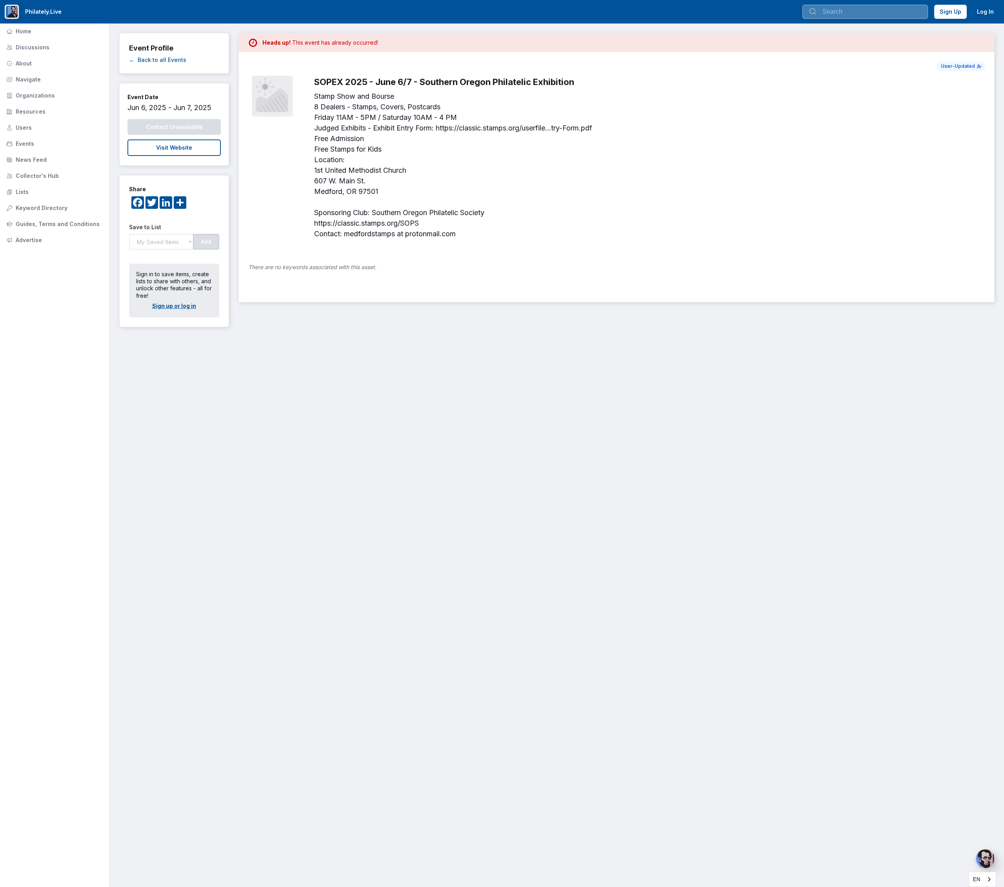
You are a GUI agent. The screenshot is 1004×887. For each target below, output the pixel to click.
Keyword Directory (36, 208)
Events (19, 143)
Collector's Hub (32, 175)
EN (976, 879)
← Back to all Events (157, 59)
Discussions (27, 47)
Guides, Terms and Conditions (52, 224)
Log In (985, 11)
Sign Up (950, 11)
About (18, 63)
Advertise (23, 240)
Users (18, 127)
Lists (17, 191)
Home (18, 31)
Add (206, 241)
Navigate (23, 79)
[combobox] (982, 879)
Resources (25, 111)
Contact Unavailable (174, 126)
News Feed (26, 159)
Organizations (30, 95)
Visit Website (174, 147)
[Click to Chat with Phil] (985, 858)
